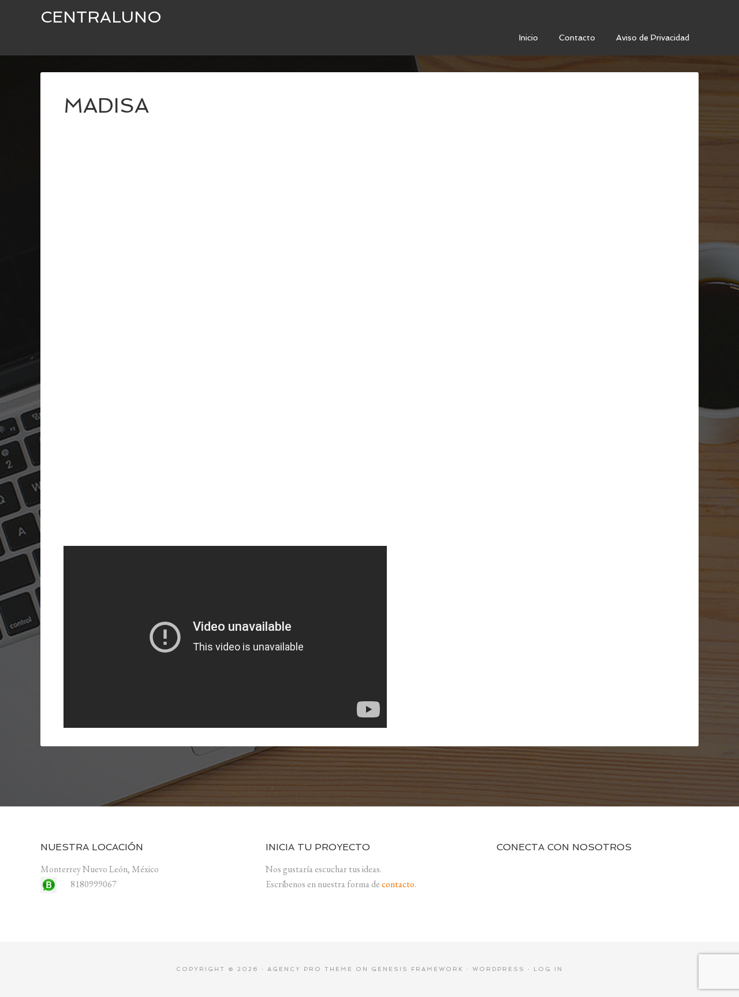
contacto (398, 884)
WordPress (498, 969)
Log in (548, 969)
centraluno (101, 17)
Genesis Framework (417, 969)
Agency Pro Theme (310, 969)
